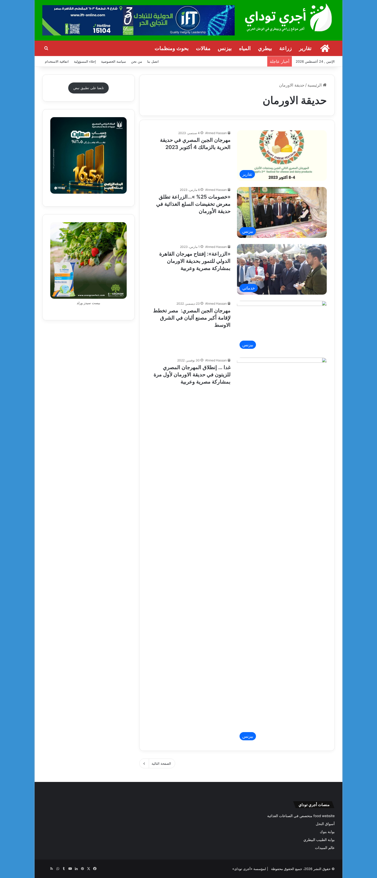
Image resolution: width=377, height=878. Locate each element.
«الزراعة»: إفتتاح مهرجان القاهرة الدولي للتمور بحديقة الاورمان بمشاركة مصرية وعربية (195, 261)
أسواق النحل (325, 824)
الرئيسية (315, 85)
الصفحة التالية (161, 763)
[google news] (45, 869)
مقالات (203, 48)
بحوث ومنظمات (172, 48)
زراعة (285, 48)
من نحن (136, 61)
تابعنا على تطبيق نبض (88, 88)
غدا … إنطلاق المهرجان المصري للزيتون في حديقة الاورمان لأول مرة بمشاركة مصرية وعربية (192, 374)
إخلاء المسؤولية (85, 61)
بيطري (265, 48)
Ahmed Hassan (216, 133)
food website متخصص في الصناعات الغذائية (301, 816)
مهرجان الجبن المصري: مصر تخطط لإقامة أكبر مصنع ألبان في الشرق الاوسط (192, 317)
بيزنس (225, 48)
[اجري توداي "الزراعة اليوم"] (288, 17)
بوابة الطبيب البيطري (319, 840)
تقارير (305, 48)
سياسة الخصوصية (113, 61)
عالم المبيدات (325, 848)
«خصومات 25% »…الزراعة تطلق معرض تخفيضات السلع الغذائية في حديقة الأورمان (193, 204)
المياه (245, 48)
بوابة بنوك (327, 832)
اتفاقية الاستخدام (57, 61)
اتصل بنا (153, 61)
